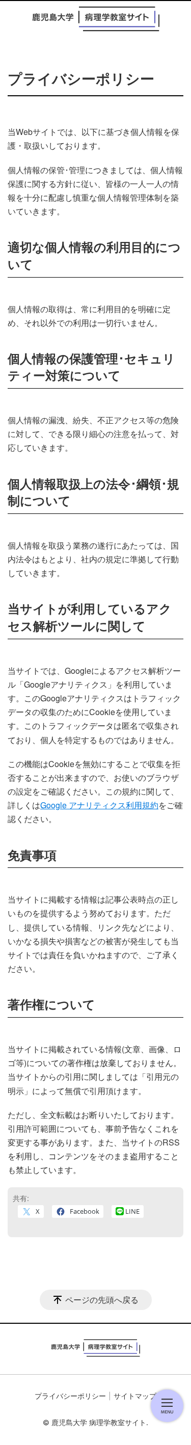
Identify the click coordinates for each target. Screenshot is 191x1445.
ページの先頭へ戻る (102, 1300)
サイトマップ (135, 1396)
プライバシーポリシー (70, 1396)
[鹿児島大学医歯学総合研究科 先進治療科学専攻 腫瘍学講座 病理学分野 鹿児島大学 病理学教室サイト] (95, 19)
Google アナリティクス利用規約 (99, 805)
